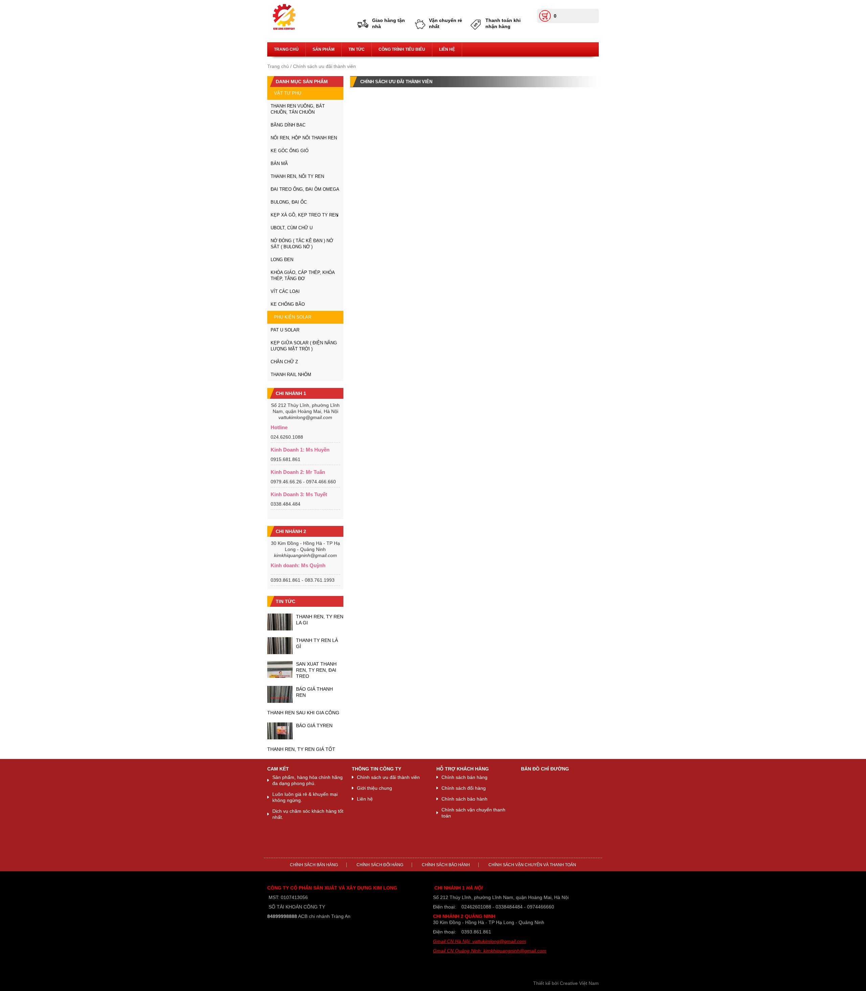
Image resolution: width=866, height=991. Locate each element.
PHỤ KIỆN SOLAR (292, 317)
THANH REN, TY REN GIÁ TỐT (301, 749)
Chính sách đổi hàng (463, 788)
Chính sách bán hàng (464, 777)
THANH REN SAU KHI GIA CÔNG (303, 712)
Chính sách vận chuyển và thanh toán (532, 864)
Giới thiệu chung (374, 788)
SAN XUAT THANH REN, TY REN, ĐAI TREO (316, 670)
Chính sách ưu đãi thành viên (388, 777)
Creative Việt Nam (579, 983)
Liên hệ (447, 49)
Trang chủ (286, 49)
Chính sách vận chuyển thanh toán (473, 813)
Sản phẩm (324, 49)
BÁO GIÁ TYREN (314, 725)
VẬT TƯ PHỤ (287, 93)
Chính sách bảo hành (464, 799)
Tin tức (356, 49)
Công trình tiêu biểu (402, 49)
